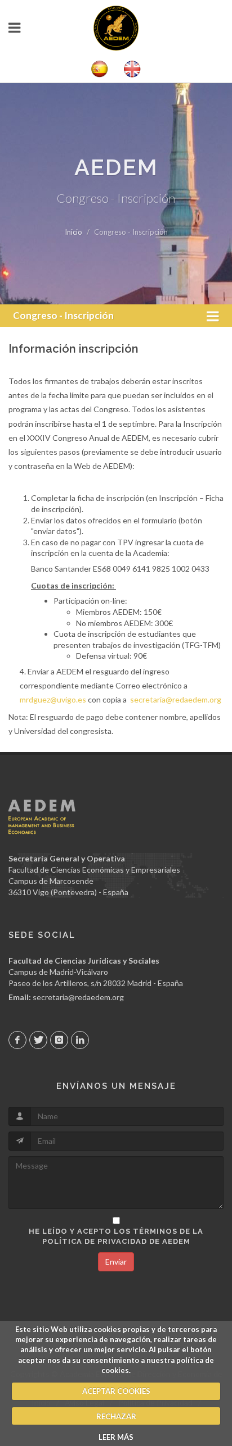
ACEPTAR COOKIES (116, 1390)
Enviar (116, 1261)
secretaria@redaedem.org (175, 699)
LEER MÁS (116, 1437)
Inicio (73, 231)
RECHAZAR (116, 1416)
